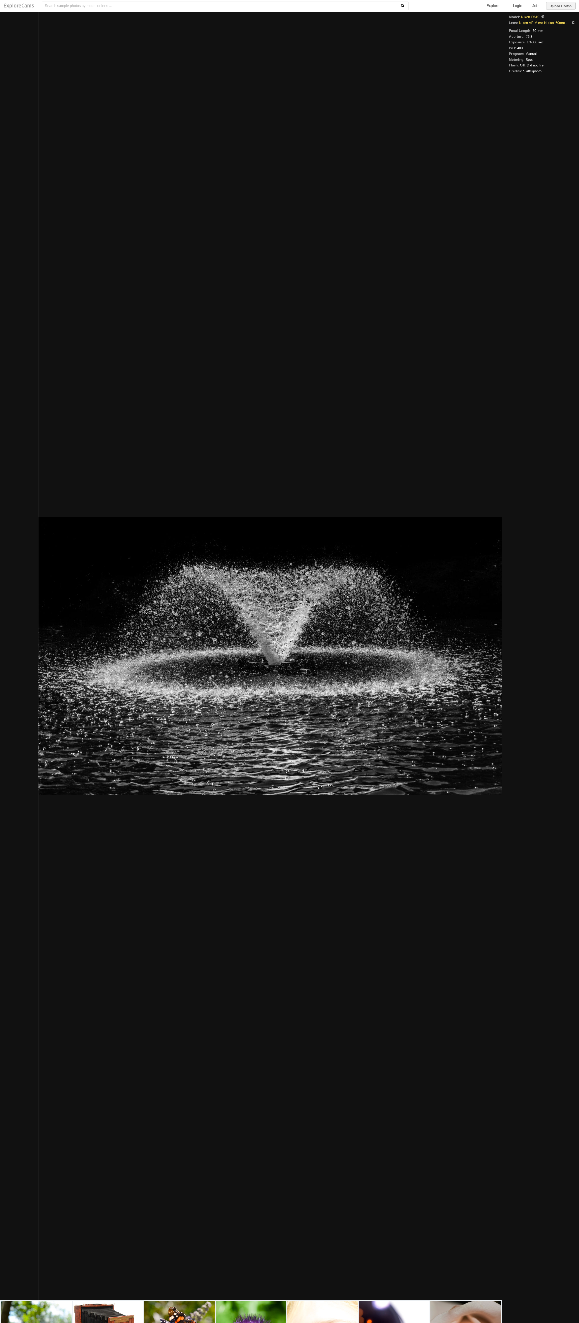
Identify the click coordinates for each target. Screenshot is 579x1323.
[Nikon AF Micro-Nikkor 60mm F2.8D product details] (573, 23)
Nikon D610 (530, 17)
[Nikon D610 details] (542, 17)
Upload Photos (561, 6)
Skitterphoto (532, 71)
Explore (493, 6)
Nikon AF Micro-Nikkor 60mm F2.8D (544, 23)
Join (535, 6)
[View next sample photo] (493, 656)
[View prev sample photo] (46, 656)
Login (517, 6)
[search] (402, 6)
